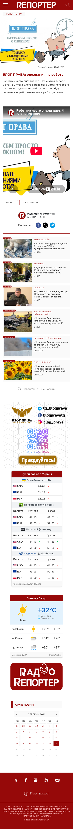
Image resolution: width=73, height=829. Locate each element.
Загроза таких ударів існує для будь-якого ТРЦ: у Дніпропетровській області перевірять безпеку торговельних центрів (51, 246)
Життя (37, 312)
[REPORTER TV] (46, 780)
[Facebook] (26, 780)
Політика (39, 288)
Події (37, 362)
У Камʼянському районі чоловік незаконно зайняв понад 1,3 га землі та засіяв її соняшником (49, 369)
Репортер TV (14, 13)
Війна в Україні (42, 240)
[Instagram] (35, 780)
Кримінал (39, 264)
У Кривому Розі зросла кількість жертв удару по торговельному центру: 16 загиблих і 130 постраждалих (50, 321)
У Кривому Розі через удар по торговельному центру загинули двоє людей (51, 345)
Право (10, 202)
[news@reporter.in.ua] (57, 780)
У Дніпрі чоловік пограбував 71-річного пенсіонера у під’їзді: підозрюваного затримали (50, 270)
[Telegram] (16, 780)
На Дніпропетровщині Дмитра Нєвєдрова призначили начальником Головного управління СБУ (51, 294)
